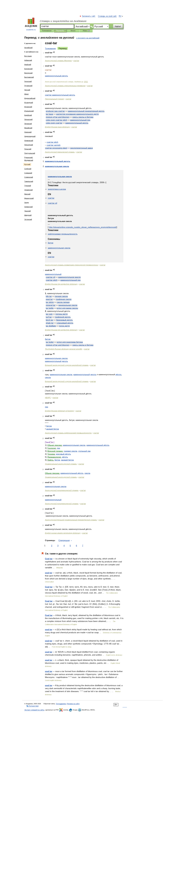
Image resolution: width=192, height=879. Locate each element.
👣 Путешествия (32, 706)
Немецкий (27, 132)
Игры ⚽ (86, 31)
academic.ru (31, 30)
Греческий (28, 81)
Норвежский (28, 140)
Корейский (28, 115)
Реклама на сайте (73, 704)
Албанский (28, 60)
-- (71, 265)
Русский (27, 164)
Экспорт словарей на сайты (34, 710)
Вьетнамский (29, 77)
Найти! (118, 26)
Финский (27, 194)
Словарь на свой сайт (107, 16)
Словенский (28, 177)
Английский (28, 47)
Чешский (27, 211)
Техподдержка (61, 704)
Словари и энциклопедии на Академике (63, 21)
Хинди (26, 202)
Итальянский (29, 111)
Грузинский (28, 85)
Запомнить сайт (88, 16)
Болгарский (28, 69)
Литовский (28, 123)
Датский (27, 90)
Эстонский (28, 219)
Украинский (28, 190)
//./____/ (83, 227)
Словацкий (28, 173)
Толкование (50, 48)
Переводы (60, 31)
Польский (27, 149)
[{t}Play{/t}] (54, 52)
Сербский (27, 169)
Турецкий (27, 185)
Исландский (28, 102)
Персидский (28, 145)
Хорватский (28, 207)
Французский (29, 198)
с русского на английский (87, 38)
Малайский (28, 128)
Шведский (27, 215)
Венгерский (28, 73)
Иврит (26, 94)
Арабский (27, 64)
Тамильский (28, 181)
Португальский (29, 153)
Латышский (28, 119)
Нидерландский (29, 136)
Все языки (28, 56)
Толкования (46, 31)
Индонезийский (29, 98)
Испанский (28, 107)
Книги (73, 31)
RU (120, 16)
